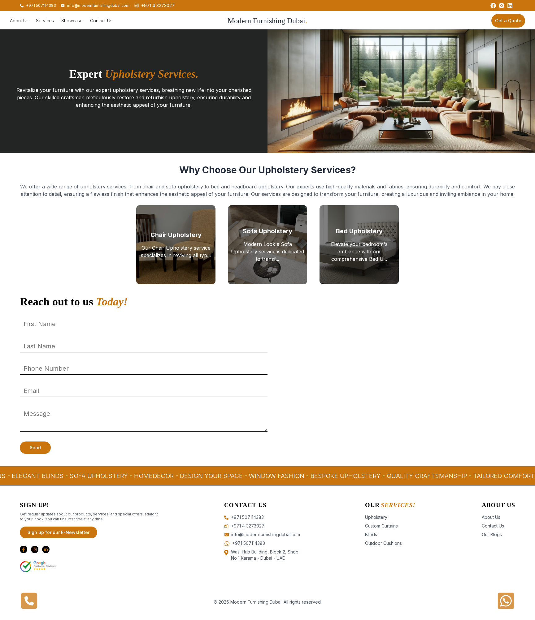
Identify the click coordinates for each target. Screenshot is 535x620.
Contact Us (493, 525)
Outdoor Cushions (383, 543)
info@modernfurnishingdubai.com (98, 5)
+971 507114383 (248, 543)
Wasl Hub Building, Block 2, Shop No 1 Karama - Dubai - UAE (264, 555)
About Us (491, 517)
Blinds (371, 534)
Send (35, 447)
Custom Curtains (381, 525)
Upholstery (376, 517)
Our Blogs (492, 534)
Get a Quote (508, 20)
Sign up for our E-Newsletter (58, 532)
